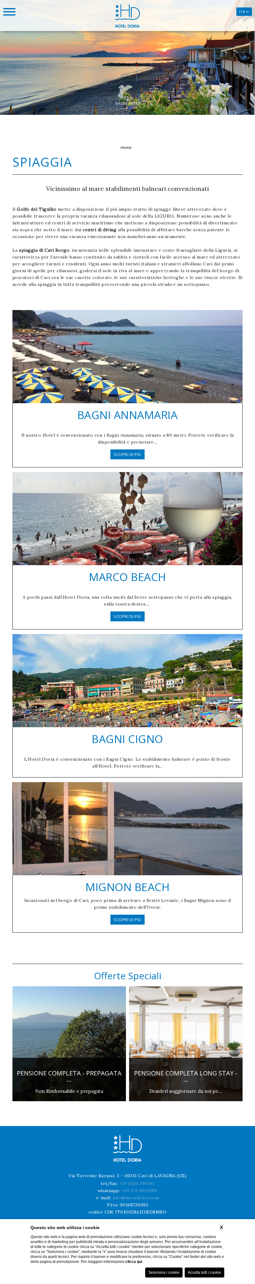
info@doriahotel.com (136, 1198)
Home (126, 147)
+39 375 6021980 (140, 1190)
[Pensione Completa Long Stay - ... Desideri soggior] (69, 1100)
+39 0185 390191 (137, 1183)
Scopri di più (127, 454)
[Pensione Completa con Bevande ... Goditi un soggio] (186, 1100)
